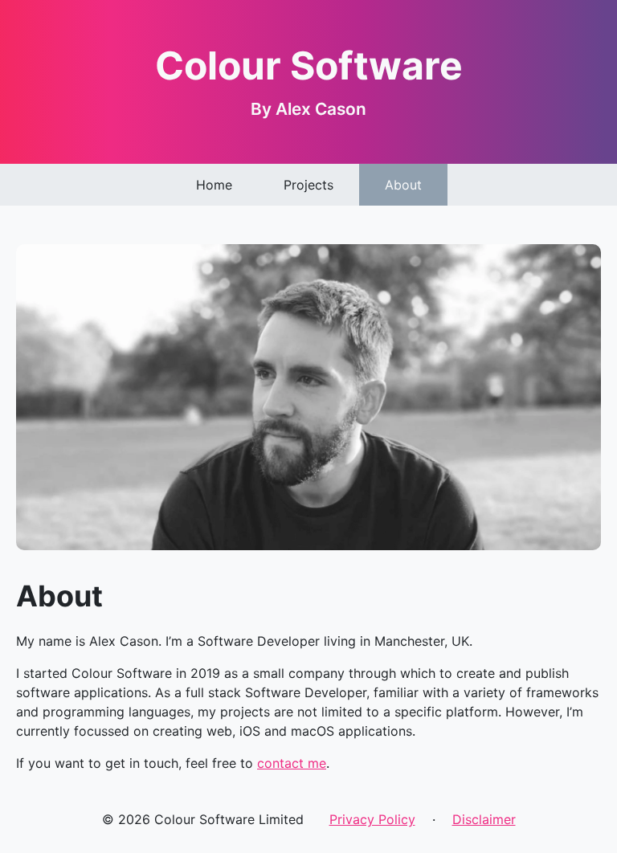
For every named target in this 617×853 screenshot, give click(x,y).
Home (214, 185)
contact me (291, 763)
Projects (308, 185)
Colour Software (309, 65)
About (403, 185)
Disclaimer (484, 819)
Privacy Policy (372, 819)
